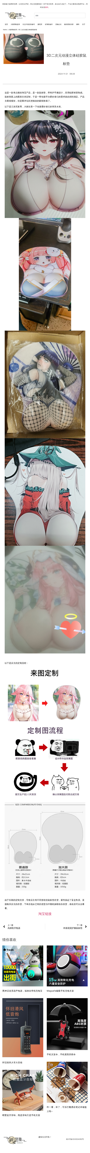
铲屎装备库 (49, 24)
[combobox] (59, 15)
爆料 (46, 7)
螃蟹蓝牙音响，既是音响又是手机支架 (21, 1115)
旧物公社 (58, 24)
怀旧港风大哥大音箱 (12, 1062)
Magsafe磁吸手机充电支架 (60, 991)
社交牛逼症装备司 (29, 24)
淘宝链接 (45, 914)
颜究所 (40, 24)
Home (5, 30)
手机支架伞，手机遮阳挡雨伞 (61, 1054)
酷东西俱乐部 (68, 24)
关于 (83, 24)
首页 (6, 24)
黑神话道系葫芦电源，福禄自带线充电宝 (22, 991)
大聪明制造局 (15, 24)
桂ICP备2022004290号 (75, 1139)
